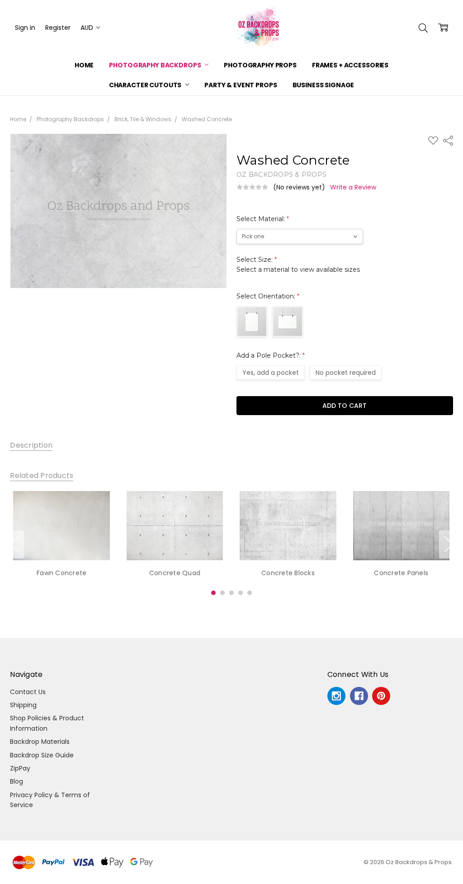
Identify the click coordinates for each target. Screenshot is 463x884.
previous (14, 544)
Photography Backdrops (155, 65)
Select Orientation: (267, 296)
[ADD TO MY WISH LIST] (97, 522)
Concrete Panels (401, 572)
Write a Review (353, 187)
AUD (87, 27)
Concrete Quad (174, 572)
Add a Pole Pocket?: (270, 355)
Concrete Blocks (288, 572)
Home (84, 65)
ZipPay (20, 768)
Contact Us (28, 691)
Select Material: (262, 219)
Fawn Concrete (61, 572)
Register (58, 27)
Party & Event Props (240, 85)
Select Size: (298, 264)
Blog (16, 781)
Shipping (23, 704)
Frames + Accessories (350, 65)
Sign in (25, 27)
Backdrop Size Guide (42, 755)
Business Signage (323, 85)
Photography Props (260, 65)
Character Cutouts (146, 85)
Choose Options (61, 541)
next (448, 544)
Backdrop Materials (40, 741)
